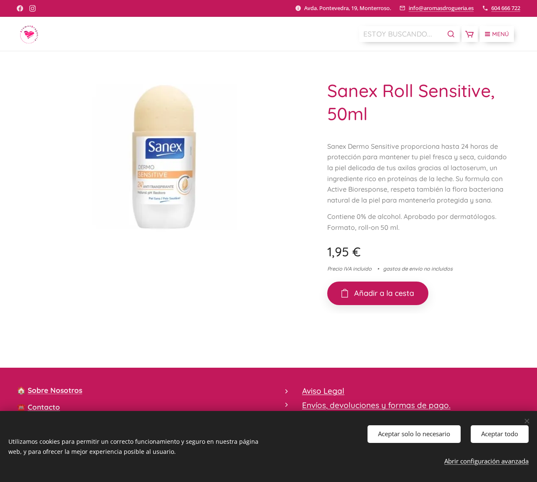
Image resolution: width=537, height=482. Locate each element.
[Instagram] (32, 8)
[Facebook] (20, 8)
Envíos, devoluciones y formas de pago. (376, 405)
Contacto (44, 407)
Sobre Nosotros (55, 390)
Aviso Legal (323, 391)
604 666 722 (505, 8)
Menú (500, 34)
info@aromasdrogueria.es (441, 8)
